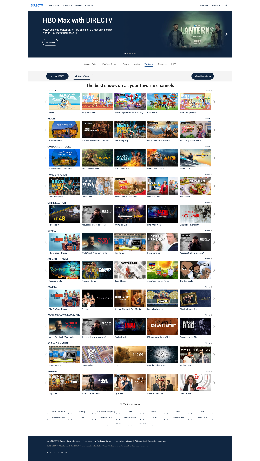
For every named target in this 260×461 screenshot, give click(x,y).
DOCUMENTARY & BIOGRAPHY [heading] (63, 315)
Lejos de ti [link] (118, 393)
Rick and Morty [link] (55, 281)
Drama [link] (130, 412)
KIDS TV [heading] (51, 90)
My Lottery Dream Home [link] (190, 140)
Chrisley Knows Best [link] (188, 309)
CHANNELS (67, 5)
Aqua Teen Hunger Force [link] (158, 281)
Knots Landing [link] (153, 252)
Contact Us (162, 441)
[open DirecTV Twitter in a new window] (55, 452)
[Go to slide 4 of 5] (132, 53)
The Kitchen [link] (185, 196)
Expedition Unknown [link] (90, 168)
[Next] (226, 34)
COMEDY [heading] (52, 287)
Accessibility (151, 441)
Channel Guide (90, 64)
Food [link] (178, 412)
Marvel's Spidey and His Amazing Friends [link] (132, 112)
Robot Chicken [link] (120, 281)
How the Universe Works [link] (157, 365)
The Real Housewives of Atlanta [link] (95, 140)
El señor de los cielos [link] (91, 393)
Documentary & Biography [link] (106, 412)
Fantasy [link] (154, 412)
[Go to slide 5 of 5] (134, 53)
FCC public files (140, 441)
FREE (173, 64)
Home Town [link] (87, 196)
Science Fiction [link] (202, 418)
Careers (62, 441)
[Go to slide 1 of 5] (125, 53)
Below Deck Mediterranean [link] (158, 140)
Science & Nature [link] (178, 418)
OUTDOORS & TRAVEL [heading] (59, 146)
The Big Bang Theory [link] (58, 252)
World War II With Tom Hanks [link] (94, 252)
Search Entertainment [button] (203, 76)
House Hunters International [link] (61, 168)
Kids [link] (82, 418)
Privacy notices (118, 441)
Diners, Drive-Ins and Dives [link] (125, 196)
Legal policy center (73, 441)
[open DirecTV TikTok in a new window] (66, 452)
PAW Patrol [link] (152, 112)
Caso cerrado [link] (185, 393)
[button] (226, 5)
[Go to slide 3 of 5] (130, 53)
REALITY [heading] (52, 118)
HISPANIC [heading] (52, 371)
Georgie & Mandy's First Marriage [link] (128, 309)
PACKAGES (54, 5)
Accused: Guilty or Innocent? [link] (94, 224)
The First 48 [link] (54, 224)
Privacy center (87, 441)
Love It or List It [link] (153, 196)
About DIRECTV (52, 441)
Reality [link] (154, 418)
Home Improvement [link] (58, 418)
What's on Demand (110, 64)
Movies (136, 64)
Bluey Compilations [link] (188, 112)
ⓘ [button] (76, 33)
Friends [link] (85, 309)
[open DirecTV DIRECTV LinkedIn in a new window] (47, 452)
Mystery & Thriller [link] (106, 418)
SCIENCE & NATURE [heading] (57, 343)
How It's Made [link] (120, 252)
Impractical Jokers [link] (155, 309)
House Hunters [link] (55, 140)
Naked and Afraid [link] (121, 168)
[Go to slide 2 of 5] (127, 53)
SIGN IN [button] (214, 5)
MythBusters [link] (185, 365)
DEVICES (89, 5)
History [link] (202, 412)
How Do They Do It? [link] (90, 365)
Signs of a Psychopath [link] (189, 224)
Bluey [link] (51, 112)
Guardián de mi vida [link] (155, 393)
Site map (129, 441)
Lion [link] (116, 365)
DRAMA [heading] (51, 231)
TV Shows (149, 64)
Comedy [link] (82, 412)
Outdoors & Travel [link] (130, 418)
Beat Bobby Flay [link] (121, 140)
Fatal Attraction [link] (154, 224)
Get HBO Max (50, 42)
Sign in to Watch (83, 76)
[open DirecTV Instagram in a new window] (58, 452)
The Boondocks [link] (186, 281)
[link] (64, 101)
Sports (126, 64)
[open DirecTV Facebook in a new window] (51, 452)
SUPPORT (203, 5)
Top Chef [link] (53, 393)
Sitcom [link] (118, 424)
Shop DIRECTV (59, 76)
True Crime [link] (142, 424)
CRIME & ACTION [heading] (56, 202)
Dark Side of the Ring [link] (189, 337)
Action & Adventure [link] (58, 412)
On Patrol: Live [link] (120, 224)
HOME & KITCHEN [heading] (57, 174)
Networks (162, 64)
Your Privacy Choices (104, 441)
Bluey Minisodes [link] (89, 112)
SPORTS (78, 5)
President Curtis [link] (89, 281)
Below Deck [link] (185, 168)
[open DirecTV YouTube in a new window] (62, 452)
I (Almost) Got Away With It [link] (159, 337)
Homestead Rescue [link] (155, 168)
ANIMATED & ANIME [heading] (58, 259)
